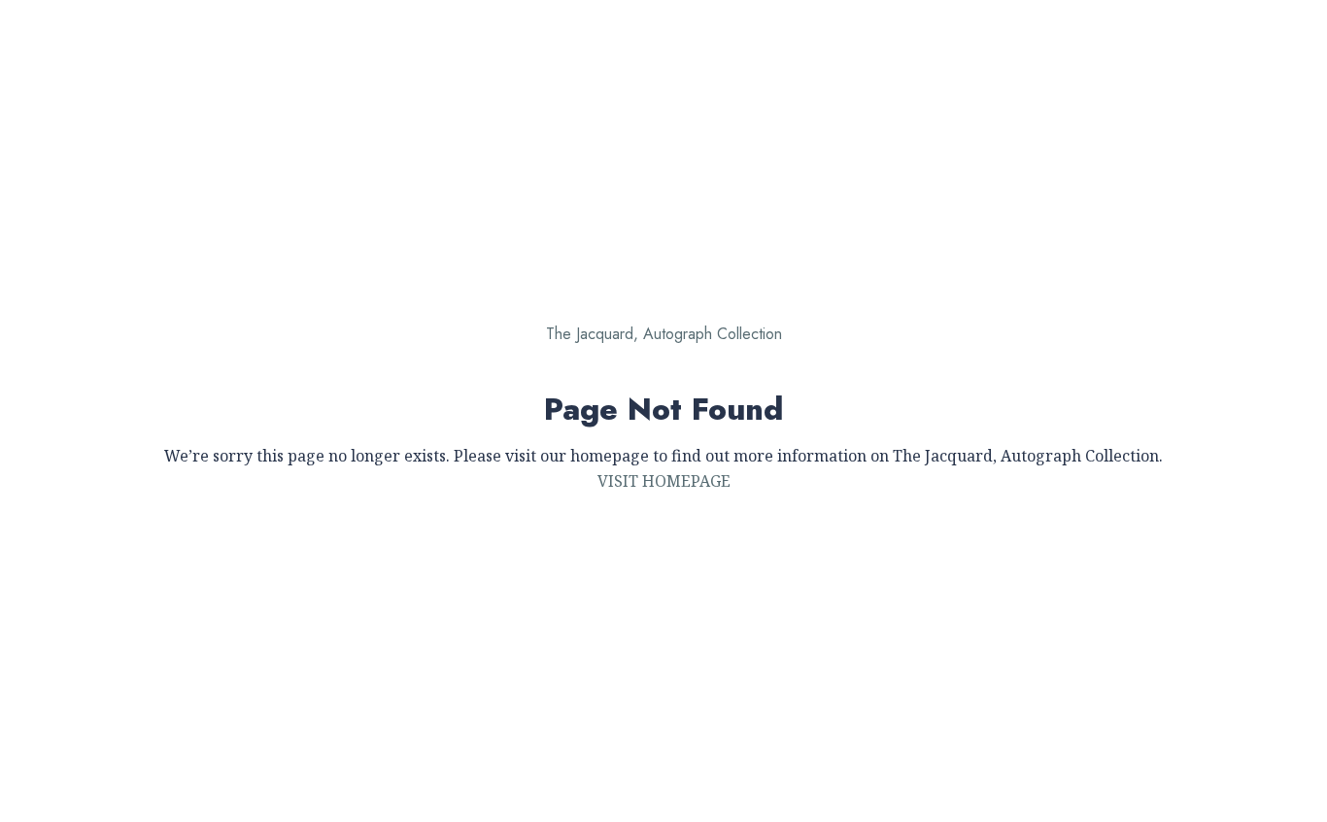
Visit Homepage (664, 481)
